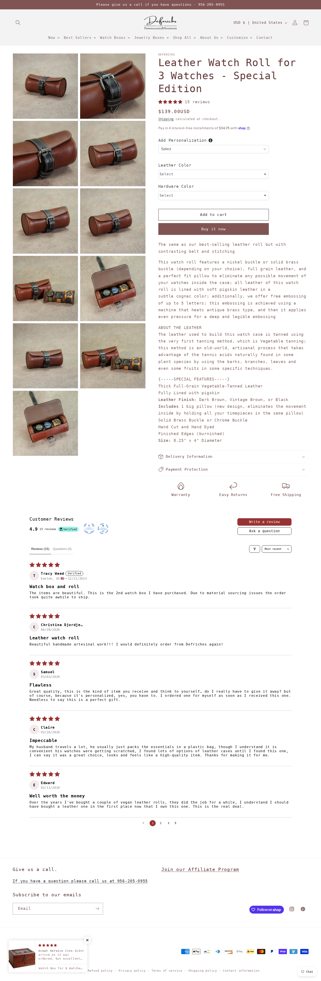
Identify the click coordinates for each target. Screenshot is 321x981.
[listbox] (213, 174)
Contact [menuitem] (264, 38)
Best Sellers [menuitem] (78, 38)
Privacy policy (132, 970)
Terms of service (167, 970)
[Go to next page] (176, 823)
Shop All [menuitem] (182, 38)
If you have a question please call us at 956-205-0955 (80, 881)
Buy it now (213, 229)
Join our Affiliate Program (200, 869)
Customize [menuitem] (237, 38)
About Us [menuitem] (209, 38)
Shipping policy (202, 970)
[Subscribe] (97, 909)
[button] (18, 22)
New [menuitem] (51, 38)
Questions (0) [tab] (62, 549)
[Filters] (254, 549)
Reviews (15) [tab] (40, 549)
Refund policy (100, 970)
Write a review (264, 522)
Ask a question (264, 531)
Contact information (241, 970)
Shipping (166, 119)
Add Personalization (182, 140)
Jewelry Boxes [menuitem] (149, 38)
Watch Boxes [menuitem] (113, 38)
